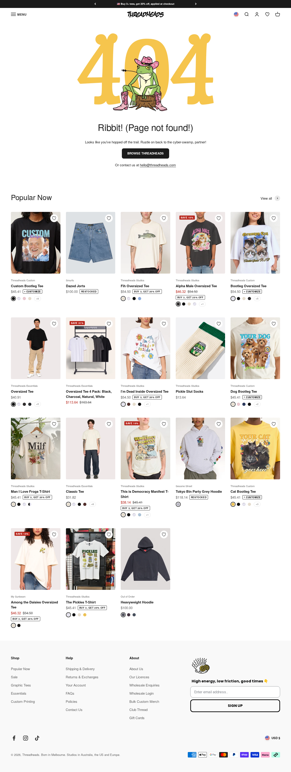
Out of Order (128, 596)
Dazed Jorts (75, 285)
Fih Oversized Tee (135, 285)
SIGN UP (235, 705)
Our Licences (139, 676)
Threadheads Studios (132, 280)
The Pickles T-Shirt (81, 602)
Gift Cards (137, 717)
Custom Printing (23, 701)
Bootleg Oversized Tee (248, 285)
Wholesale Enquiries (144, 685)
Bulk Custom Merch (144, 701)
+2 (257, 404)
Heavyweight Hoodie (137, 602)
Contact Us (74, 709)
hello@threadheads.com (158, 164)
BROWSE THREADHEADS (145, 153)
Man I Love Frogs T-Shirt (30, 491)
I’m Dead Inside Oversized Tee (144, 391)
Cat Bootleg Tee (243, 491)
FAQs (70, 693)
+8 (37, 298)
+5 (257, 298)
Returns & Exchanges (82, 676)
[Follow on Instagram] (26, 738)
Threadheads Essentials (24, 385)
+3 (257, 504)
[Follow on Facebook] (14, 738)
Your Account (76, 685)
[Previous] (95, 4)
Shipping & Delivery (80, 668)
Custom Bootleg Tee (27, 285)
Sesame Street (184, 486)
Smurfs (70, 280)
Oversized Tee (22, 391)
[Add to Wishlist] (54, 218)
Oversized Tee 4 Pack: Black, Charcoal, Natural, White (89, 394)
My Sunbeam (18, 596)
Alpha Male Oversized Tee (196, 285)
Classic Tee (75, 491)
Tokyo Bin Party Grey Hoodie (199, 491)
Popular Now (20, 668)
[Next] (196, 4)
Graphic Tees (21, 685)
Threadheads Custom (23, 280)
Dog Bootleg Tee (244, 391)
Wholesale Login (141, 693)
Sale (14, 676)
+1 (202, 304)
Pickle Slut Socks (189, 391)
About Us (136, 668)
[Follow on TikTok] (37, 738)
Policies (71, 701)
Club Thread (138, 709)
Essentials (18, 693)
